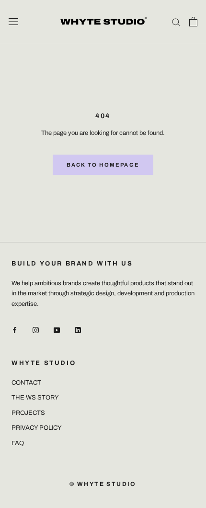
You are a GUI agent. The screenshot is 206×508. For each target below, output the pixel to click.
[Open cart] (193, 21)
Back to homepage (103, 165)
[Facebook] (14, 330)
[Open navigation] (13, 21)
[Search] (176, 22)
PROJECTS (28, 413)
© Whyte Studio (103, 484)
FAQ (17, 443)
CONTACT (26, 382)
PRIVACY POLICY (36, 427)
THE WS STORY (35, 397)
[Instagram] (36, 330)
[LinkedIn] (78, 330)
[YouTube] (57, 330)
